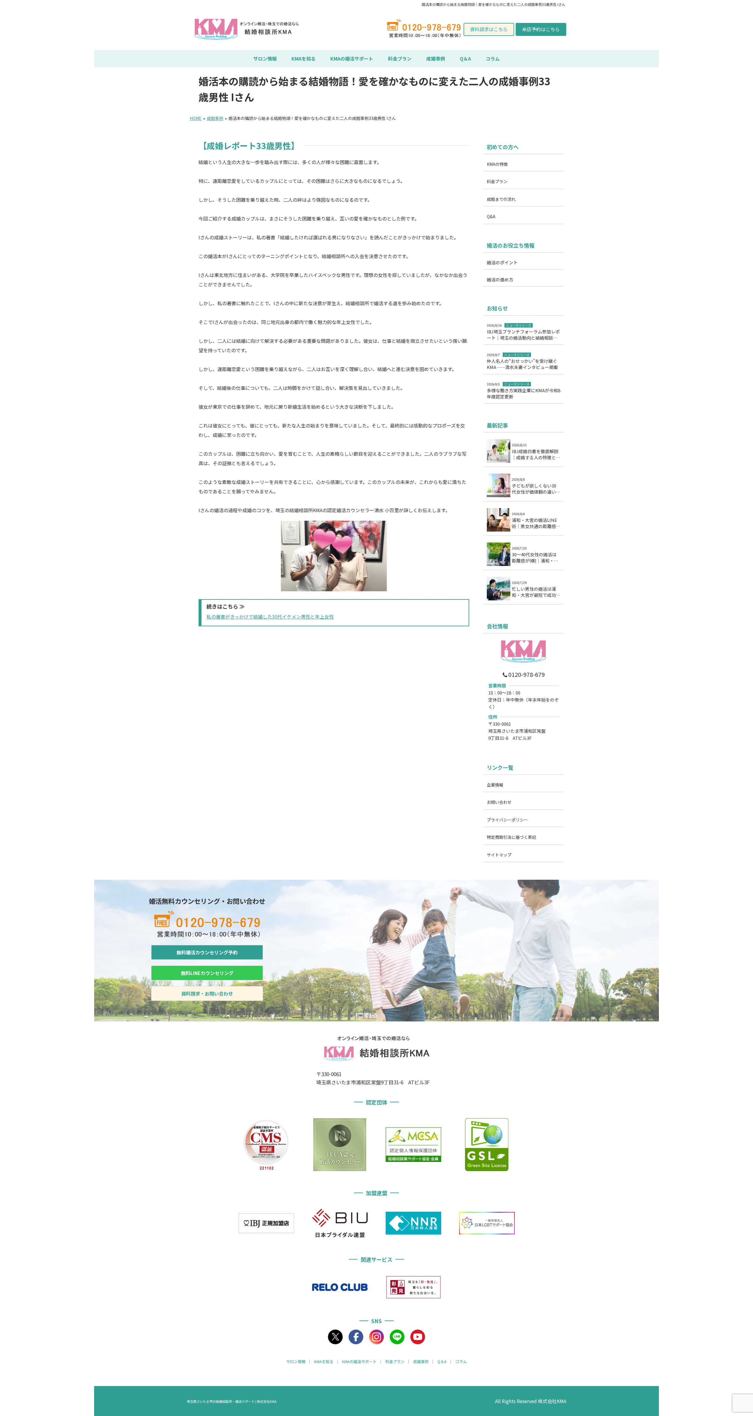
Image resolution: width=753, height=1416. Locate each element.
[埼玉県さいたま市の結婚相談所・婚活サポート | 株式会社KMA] (216, 29)
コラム (493, 58)
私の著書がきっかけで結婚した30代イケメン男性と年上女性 (270, 616)
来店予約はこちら (541, 29)
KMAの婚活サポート (351, 58)
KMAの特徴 (497, 164)
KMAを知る (303, 58)
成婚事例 (435, 58)
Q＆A (465, 58)
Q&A (491, 216)
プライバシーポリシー (507, 820)
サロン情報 (265, 58)
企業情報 (495, 785)
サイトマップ (499, 855)
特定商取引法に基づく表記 (511, 837)
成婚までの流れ (501, 199)
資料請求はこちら (489, 29)
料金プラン (400, 58)
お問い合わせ (499, 802)
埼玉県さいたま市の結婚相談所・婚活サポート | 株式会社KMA (231, 1401)
